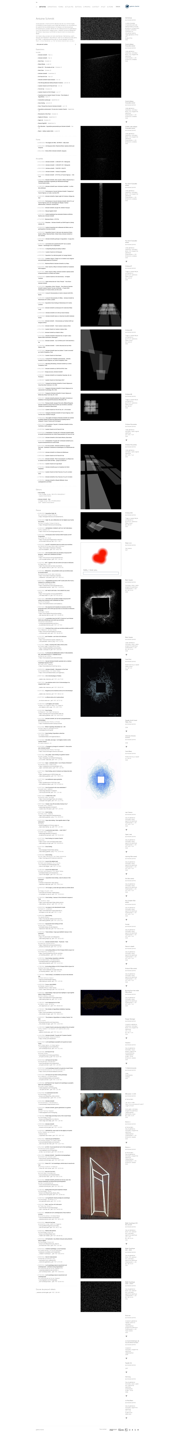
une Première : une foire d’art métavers (55, 636)
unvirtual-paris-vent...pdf (46, 633)
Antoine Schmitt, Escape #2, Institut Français (57, 207)
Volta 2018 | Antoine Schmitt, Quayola (55, 151)
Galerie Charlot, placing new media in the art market (59, 1027)
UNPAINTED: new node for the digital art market (58, 1130)
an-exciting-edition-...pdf (46, 955)
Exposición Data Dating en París (54, 923)
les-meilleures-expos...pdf (46, 784)
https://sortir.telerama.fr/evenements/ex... (50, 815)
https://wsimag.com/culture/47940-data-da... (51, 713)
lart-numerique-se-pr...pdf (46, 1048)
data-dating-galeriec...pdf (46, 715)
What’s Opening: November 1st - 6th (55, 726)
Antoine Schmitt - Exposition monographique (57, 1155)
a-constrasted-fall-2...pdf (46, 1097)
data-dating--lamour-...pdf (46, 904)
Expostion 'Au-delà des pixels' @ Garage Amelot (58, 255)
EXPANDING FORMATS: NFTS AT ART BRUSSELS (59, 528)
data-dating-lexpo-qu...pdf (46, 938)
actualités (69, 7)
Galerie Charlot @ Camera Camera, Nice (56, 329)
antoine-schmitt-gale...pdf (46, 1127)
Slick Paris (41, 61)
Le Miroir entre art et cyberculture (54, 697)
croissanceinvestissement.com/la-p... (49, 623)
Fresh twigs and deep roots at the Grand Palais (58, 1115)
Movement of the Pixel (44, 114)
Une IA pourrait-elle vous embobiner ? (55, 787)
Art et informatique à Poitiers (53, 676)
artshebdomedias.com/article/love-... (49, 873)
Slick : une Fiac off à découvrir (53, 1204)
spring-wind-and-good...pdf (47, 1194)
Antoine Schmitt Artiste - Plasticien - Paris (56, 941)
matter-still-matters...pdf (45, 1235)
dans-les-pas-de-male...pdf (46, 1143)
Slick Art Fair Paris (50, 1222)
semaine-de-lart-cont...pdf (46, 1219)
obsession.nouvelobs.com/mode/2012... (50, 1252)
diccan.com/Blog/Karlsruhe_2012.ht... (49, 1244)
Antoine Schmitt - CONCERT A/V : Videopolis (57, 161)
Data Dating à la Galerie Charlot (54, 838)
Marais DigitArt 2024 (51, 211)
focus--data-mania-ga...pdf (46, 989)
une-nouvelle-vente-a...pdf (46, 559)
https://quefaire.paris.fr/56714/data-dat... (50, 774)
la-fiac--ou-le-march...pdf (46, 1152)
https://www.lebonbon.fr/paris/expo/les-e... (51, 910)
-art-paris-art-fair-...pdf (45, 1089)
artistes (42, 7)
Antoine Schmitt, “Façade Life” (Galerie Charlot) (58, 1035)
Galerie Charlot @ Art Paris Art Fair (47, 86)
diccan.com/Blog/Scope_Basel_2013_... (50, 1193)
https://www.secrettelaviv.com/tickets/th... (50, 1012)
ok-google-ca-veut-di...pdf (46, 894)
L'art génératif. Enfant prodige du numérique (57, 1198)
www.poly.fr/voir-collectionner (47, 1260)
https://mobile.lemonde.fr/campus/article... (51, 723)
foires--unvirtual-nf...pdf (45, 649)
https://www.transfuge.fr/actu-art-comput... (51, 799)
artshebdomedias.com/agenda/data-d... (50, 736)
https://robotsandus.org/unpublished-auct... (51, 585)
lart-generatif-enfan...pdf (46, 1201)
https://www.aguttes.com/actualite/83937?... (51, 593)
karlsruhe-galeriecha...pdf (46, 1262)
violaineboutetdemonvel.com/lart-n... (49, 1270)
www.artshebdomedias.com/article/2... (49, 1078)
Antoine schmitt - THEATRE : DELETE (56, 168)
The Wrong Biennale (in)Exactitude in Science (50, 82)
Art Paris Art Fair (42, 76)
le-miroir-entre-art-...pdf (46, 700)
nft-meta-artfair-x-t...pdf (45, 595)
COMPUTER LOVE (51, 795)
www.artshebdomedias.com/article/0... (49, 1142)
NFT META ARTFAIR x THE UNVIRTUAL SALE (57, 590)
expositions (52, 7)
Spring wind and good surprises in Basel (56, 1189)
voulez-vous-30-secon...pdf (46, 809)
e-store (110, 7)
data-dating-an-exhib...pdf (46, 981)
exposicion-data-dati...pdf (46, 928)
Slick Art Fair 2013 (50, 1171)
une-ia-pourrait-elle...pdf (46, 792)
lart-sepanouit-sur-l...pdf (46, 1005)
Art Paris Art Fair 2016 (51, 1060)
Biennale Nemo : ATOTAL (52, 219)
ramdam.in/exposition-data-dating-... (49, 882)
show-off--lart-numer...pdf (46, 1168)
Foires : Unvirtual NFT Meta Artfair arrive (56, 644)
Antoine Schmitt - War (44, 499)
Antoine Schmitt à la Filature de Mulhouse (56, 452)
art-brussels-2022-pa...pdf (46, 541)
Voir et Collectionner (51, 1257)
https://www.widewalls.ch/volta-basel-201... (51, 969)
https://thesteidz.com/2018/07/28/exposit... (51, 758)
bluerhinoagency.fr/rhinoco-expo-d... (49, 825)
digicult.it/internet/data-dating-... (48, 979)
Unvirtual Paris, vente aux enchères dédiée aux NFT (59, 628)
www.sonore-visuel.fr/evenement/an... (49, 1158)
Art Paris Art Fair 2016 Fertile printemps (56, 1074)
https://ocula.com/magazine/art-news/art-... (51, 539)
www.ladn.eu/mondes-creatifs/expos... (49, 892)
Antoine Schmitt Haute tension (46, 79)
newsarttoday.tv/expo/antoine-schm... (49, 1104)
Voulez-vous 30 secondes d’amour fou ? (57, 804)
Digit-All (40, 120)
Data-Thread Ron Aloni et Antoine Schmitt (49, 106)
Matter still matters (50, 1230)
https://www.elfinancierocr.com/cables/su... (51, 603)
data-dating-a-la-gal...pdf (46, 843)
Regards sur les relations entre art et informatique (59, 690)
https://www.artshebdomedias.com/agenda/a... (52, 672)
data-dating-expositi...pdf (46, 963)
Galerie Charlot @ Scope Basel (53, 463)
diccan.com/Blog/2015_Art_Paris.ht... (49, 1119)
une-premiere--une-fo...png (47, 641)
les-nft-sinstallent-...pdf (45, 549)
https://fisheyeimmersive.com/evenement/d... (51, 516)
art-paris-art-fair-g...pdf (45, 1056)
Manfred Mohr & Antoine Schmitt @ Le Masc (57, 263)
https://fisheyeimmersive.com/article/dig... (50, 525)
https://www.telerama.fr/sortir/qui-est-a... (50, 666)
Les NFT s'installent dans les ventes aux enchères (58, 544)
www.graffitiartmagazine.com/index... (49, 1225)
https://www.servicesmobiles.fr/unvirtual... (50, 631)
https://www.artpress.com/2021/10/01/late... (51, 658)
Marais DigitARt (42, 123)
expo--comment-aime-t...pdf (47, 767)
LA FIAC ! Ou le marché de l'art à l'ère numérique (58, 1147)
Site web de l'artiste (42, 44)
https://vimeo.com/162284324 (47, 1038)
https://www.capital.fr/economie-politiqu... (50, 613)
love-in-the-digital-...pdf (45, 866)
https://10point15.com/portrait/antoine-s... (50, 945)
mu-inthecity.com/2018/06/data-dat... (49, 864)
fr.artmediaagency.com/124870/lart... (49, 1047)
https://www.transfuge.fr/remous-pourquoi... (51, 751)
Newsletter (103, 1429)
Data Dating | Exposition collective (54, 733)
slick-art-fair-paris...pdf (45, 1227)
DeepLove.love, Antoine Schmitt (54, 372)
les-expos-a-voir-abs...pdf (46, 912)
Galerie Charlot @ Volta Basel (53, 355)
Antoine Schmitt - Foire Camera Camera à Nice (58, 326)
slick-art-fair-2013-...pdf (45, 1176)
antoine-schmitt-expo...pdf (46, 1160)
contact (95, 7)
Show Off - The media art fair (46, 67)
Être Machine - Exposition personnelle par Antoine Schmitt (54, 126)
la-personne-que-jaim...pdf (46, 835)
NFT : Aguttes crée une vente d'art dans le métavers (59, 562)
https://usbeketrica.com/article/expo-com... (51, 766)
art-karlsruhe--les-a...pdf (46, 1245)
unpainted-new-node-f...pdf (47, 1135)
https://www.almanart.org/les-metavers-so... (51, 639)
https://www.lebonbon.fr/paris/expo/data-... (51, 997)
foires (60, 7)
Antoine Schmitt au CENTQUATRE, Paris (56, 368)
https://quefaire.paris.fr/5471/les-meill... (50, 782)
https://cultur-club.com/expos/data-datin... (51, 841)
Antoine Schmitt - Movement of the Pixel (57, 669)
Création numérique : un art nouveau (55, 1248)
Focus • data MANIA (50, 984)
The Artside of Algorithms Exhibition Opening (57, 1009)
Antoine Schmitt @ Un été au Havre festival (57, 312)
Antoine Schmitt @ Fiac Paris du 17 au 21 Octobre (58, 477)
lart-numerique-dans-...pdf (46, 1271)
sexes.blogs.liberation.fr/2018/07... (48, 790)
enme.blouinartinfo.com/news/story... (49, 1022)
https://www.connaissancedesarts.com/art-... (51, 1071)
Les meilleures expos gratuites (53, 779)
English (118, 6)
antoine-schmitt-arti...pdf (46, 946)
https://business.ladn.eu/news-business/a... (51, 566)
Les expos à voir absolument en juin (55, 907)
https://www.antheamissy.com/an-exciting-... (51, 953)
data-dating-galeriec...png (46, 817)
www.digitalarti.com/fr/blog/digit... (48, 1150)
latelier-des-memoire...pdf (46, 679)
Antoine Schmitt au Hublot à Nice (54, 332)
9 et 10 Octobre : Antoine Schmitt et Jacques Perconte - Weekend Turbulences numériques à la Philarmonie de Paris (56, 447)
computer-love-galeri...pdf (46, 800)
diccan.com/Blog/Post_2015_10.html (49, 1096)
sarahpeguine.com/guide (46, 730)
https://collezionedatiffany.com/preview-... (50, 648)
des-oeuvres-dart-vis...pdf (46, 615)
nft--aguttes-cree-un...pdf (46, 567)
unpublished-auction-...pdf (46, 587)
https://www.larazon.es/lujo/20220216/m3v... (51, 557)
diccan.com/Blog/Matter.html (47, 1234)
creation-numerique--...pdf (46, 1253)
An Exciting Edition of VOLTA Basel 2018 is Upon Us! (59, 950)
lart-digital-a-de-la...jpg (45, 707)
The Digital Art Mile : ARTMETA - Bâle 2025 (57, 142)
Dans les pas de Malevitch (52, 1138)
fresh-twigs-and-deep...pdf (46, 1120)
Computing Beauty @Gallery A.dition (55, 248)
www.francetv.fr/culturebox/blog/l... (48, 1207)
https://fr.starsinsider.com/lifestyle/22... (49, 937)
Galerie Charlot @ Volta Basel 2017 (54, 380)
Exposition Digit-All (50, 513)
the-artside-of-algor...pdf (46, 1014)
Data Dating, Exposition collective (54, 958)
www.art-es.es (43, 1134)
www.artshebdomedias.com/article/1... (49, 1217)
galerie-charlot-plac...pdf (46, 1032)
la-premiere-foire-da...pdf (46, 625)
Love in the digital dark (51, 861)
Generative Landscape (44, 100)
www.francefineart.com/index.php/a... (49, 1063)
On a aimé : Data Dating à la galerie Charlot (57, 754)
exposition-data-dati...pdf (46, 884)
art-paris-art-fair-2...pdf (45, 1065)
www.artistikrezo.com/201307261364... (49, 1175)
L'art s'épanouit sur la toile (52, 1002)
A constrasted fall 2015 (51, 1092)
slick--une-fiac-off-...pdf (45, 1209)
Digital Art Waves (43, 117)
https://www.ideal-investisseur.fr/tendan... (50, 548)
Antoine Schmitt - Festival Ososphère (56, 171)
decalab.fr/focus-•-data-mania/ (47, 987)
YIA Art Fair (41, 89)
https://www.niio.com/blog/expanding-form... (51, 531)
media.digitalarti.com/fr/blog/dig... (48, 1088)
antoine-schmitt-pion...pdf (46, 1186)
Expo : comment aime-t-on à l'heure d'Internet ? (58, 763)
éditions (78, 7)
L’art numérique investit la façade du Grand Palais (59, 1068)
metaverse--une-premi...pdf (46, 577)
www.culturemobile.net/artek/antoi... (49, 1184)
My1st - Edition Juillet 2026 (45, 131)
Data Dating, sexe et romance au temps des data (58, 771)
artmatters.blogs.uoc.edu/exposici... (48, 927)
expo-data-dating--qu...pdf (46, 827)
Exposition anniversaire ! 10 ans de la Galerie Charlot (52, 109)
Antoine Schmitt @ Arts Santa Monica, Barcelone (58, 437)
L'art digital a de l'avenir (52, 703)
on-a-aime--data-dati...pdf (46, 759)
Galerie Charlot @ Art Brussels (54, 252)
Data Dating (41, 103)
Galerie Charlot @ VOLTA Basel (46, 92)
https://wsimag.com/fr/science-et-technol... (51, 858)
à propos (86, 7)
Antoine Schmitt (42, 55)
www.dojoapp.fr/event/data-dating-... (49, 850)
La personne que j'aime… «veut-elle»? (55, 830)
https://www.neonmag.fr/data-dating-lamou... (51, 902)
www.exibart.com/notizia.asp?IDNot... (49, 1055)
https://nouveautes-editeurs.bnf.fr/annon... (50, 918)
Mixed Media (41, 64)
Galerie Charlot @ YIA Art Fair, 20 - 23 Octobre (58, 409)
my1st (103, 7)
